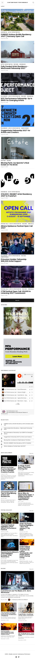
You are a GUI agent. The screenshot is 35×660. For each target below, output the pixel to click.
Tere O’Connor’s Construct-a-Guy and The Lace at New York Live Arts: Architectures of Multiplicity (8, 614)
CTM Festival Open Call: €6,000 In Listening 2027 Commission (16, 292)
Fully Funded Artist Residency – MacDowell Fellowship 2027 (14, 67)
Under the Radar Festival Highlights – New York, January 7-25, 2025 (26, 527)
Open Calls (31, 223)
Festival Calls (4, 223)
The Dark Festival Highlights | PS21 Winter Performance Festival (8, 527)
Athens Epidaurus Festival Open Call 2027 (17, 227)
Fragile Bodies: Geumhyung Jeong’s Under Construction (25, 615)
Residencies (4, 32)
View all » (31, 453)
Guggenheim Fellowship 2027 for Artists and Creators (15, 131)
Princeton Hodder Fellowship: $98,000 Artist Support (14, 260)
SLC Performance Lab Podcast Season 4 (20, 415)
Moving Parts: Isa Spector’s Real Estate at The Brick (15, 164)
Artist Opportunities (14, 32)
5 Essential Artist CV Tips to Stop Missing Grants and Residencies (8, 494)
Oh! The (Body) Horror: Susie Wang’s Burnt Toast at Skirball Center (26, 634)
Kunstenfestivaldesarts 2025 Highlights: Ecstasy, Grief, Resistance (10, 554)
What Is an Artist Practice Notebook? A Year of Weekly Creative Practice (8, 470)
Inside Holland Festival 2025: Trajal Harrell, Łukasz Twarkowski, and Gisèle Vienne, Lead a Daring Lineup (26, 552)
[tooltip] (16, 657)
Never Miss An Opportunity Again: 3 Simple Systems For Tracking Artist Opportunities (26, 496)
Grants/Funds (25, 128)
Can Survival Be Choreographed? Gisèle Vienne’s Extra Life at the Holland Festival (7, 633)
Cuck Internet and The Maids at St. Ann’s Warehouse (16, 591)
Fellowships (4, 96)
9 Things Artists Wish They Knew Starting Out (24, 467)
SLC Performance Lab (6, 415)
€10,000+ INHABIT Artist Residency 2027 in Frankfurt (16, 195)
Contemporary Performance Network (20, 599)
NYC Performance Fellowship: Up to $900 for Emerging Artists (16, 99)
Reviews (9, 160)
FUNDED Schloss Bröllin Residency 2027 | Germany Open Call (16, 35)
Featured (16, 64)
